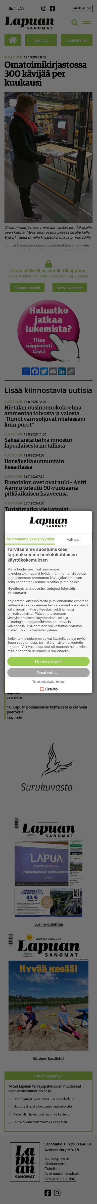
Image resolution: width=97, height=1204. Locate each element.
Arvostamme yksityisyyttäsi (30, 539)
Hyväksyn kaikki (48, 661)
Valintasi (73, 539)
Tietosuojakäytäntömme (48, 681)
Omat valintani (48, 672)
